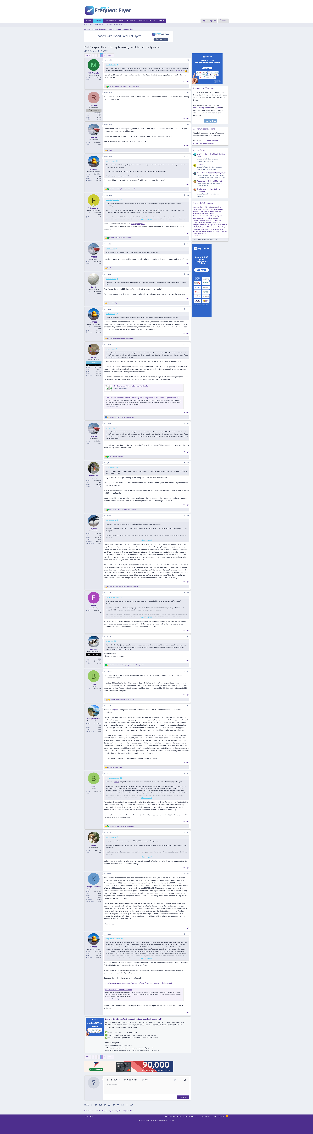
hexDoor (210, 207)
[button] (115, 21)
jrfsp (208, 209)
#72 (188, 516)
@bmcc (116, 709)
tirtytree (219, 216)
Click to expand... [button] (146, 220)
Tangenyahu (197, 233)
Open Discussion (202, 185)
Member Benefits (145, 20)
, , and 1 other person (124, 86)
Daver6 (195, 211)
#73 (188, 593)
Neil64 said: (109, 641)
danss (195, 207)
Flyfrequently (222, 224)
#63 (188, 124)
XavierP (208, 220)
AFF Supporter (94, 110)
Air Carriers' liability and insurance (118, 989)
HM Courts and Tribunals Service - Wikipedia (131, 386)
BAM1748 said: (110, 161)
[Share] (184, 60)
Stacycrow (217, 220)
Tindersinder (197, 222)
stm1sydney (215, 209)
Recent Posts (199, 150)
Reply (187, 81)
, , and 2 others (120, 238)
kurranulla (205, 211)
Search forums (99, 25)
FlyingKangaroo (91, 51)
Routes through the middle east (209, 181)
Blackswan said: (111, 520)
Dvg (223, 227)
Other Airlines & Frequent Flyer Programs (211, 177)
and (112, 303)
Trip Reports (201, 196)
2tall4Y (201, 229)
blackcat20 (208, 229)
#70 (188, 423)
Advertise (221, 1116)
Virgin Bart (216, 231)
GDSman (212, 216)
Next (109, 55)
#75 (188, 671)
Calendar (109, 25)
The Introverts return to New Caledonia (208, 190)
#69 (188, 344)
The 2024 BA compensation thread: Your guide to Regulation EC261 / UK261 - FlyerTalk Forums (142, 397)
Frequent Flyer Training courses (210, 106)
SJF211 (204, 233)
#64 (188, 156)
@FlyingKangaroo (138, 223)
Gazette (161, 20)
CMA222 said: (110, 249)
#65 (188, 195)
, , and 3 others (121, 417)
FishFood (196, 213)
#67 (188, 274)
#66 (188, 244)
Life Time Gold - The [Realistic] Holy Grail (211, 155)
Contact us (177, 1116)
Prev (88, 55)
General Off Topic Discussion (206, 169)
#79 (188, 874)
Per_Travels (202, 231)
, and (121, 826)
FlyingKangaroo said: (112, 200)
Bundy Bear (204, 213)
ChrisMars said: (111, 65)
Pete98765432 (198, 218)
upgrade (217, 107)
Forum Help (206, 1116)
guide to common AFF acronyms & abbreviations (207, 142)
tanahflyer (217, 207)
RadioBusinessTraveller (201, 216)
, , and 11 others (122, 510)
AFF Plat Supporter (94, 365)
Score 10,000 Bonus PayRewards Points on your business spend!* (133, 1019)
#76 (188, 706)
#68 (188, 309)
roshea (195, 231)
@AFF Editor (180, 70)
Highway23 (213, 224)
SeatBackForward (199, 220)
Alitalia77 (196, 227)
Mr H (205, 218)
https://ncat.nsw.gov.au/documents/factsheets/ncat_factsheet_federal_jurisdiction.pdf (138, 983)
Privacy (198, 1116)
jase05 (204, 209)
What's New (109, 20)
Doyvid (221, 209)
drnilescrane (213, 227)
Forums (98, 20)
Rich (200, 211)
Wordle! (200, 164)
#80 (188, 934)
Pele (219, 227)
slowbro (196, 229)
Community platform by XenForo (156, 1121)
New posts (88, 25)
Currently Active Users (203, 203)
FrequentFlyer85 (218, 229)
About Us (168, 1116)
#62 (188, 92)
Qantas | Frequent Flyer (205, 161)
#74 (188, 636)
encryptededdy (198, 224)
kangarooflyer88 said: (113, 938)
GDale (216, 218)
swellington (197, 209)
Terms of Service (188, 1116)
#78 (188, 832)
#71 (188, 463)
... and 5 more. (197, 236)
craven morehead (215, 211)
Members (116, 25)
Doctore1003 (207, 222)
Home (88, 20)
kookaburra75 (202, 207)
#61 (188, 60)
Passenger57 (204, 227)
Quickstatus (216, 222)
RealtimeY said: (111, 279)
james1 (206, 224)
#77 (188, 773)
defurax (211, 213)
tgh (213, 220)
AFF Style (89, 1116)
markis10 (224, 231)
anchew (209, 231)
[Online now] (93, 205)
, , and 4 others (123, 189)
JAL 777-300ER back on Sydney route (211, 172)
